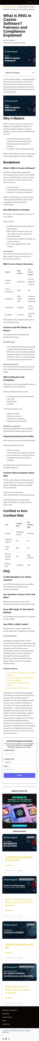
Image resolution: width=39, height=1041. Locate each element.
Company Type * (9, 759)
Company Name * (9, 750)
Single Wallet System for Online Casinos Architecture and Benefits (17, 990)
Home (5, 7)
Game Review (13, 7)
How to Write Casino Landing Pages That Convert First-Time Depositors (19, 902)
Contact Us (6, 1024)
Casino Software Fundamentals (17, 688)
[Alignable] (3, 1039)
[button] (33, 73)
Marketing (5, 1014)
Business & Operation (9, 1010)
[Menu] (36, 2)
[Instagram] (6, 1039)
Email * (6, 766)
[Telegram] (8, 1039)
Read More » (9, 865)
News (4, 1020)
